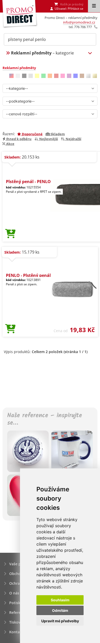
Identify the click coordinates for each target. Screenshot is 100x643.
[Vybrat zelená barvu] (43, 76)
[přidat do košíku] (10, 234)
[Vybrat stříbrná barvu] (88, 76)
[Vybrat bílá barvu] (18, 76)
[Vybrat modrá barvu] (75, 76)
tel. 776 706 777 (80, 27)
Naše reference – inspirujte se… (44, 419)
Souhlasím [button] (60, 600)
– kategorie (42, 53)
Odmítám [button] (60, 610)
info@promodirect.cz (79, 22)
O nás (14, 593)
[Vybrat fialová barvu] (69, 76)
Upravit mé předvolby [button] (60, 621)
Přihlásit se (75, 8)
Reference (18, 612)
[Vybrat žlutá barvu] (37, 76)
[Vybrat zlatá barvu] (95, 76)
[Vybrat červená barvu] (56, 76)
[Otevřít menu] (94, 6)
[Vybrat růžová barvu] (63, 76)
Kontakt (16, 631)
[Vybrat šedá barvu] (31, 76)
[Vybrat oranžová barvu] (50, 76)
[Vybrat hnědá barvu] (82, 76)
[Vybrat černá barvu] (24, 76)
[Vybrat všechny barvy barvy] (11, 76)
